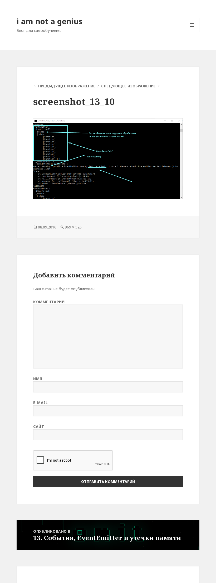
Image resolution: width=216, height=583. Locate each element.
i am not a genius (49, 21)
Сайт (38, 426)
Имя (37, 378)
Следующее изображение (128, 85)
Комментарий (49, 301)
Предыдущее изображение (66, 85)
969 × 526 (73, 227)
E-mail (40, 402)
